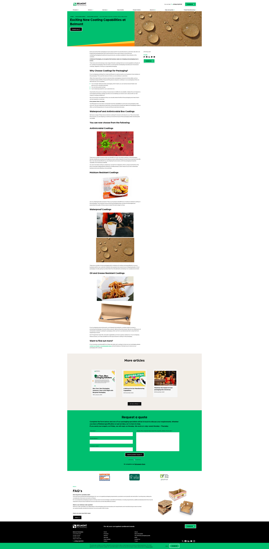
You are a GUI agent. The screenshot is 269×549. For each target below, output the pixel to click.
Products (75, 9)
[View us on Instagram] (194, 541)
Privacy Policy (149, 546)
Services (104, 9)
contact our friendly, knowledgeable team (101, 346)
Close (166, 545)
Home (72, 16)
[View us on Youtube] (191, 541)
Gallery (105, 541)
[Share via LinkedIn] (149, 57)
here (89, 513)
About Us (152, 9)
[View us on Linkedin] (188, 541)
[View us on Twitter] (183, 541)
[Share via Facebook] (146, 57)
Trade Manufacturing (189, 9)
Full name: (93, 430)
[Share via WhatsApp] (151, 57)
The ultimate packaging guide (142, 535)
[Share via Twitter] (144, 57)
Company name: (94, 446)
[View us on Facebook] (185, 541)
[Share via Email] (154, 57)
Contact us (137, 539)
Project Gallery (137, 9)
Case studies (120, 9)
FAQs (135, 537)
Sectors (90, 9)
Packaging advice (92, 16)
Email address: (94, 438)
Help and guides (169, 9)
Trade (136, 541)
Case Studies (107, 539)
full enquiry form (140, 464)
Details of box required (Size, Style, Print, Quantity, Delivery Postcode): (154, 430)
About (136, 532)
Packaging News (80, 16)
